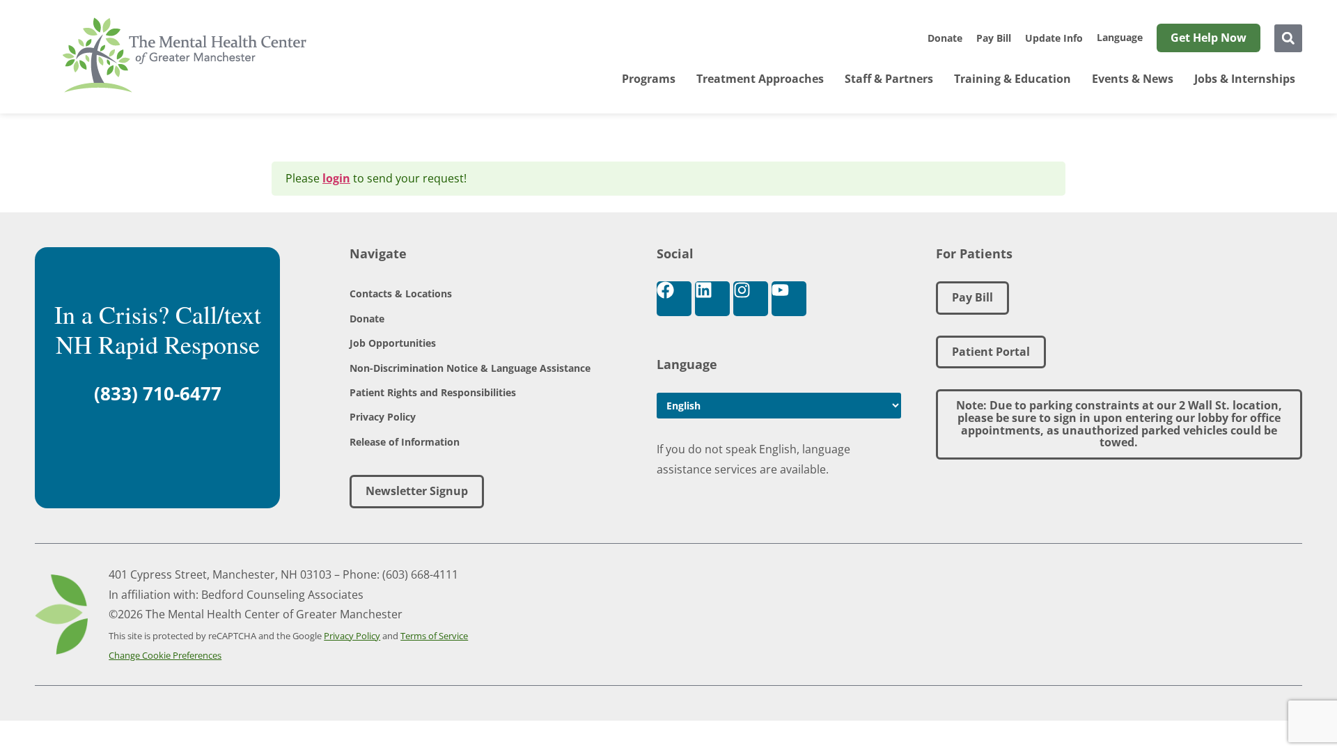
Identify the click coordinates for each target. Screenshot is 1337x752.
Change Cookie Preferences (165, 655)
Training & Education (1012, 78)
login (336, 178)
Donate (945, 38)
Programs (648, 78)
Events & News (1132, 78)
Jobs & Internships (1244, 78)
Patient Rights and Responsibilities (433, 392)
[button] (1288, 38)
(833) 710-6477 (157, 393)
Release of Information (405, 441)
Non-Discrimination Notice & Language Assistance (470, 368)
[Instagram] (750, 298)
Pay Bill (993, 38)
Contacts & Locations (401, 293)
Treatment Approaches (760, 78)
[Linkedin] (712, 298)
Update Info (1054, 38)
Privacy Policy (383, 416)
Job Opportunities (393, 343)
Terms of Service (434, 635)
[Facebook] (674, 298)
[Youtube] (789, 298)
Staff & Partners (889, 78)
